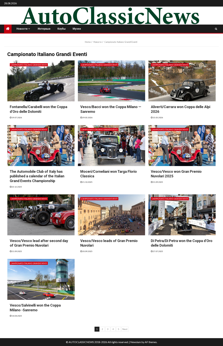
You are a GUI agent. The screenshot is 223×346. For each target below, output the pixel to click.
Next (124, 329)
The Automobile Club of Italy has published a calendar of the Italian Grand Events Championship (37, 176)
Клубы (61, 28)
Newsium (135, 342)
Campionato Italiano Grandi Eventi (29, 65)
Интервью (44, 28)
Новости (21, 28)
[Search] (216, 29)
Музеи (77, 28)
